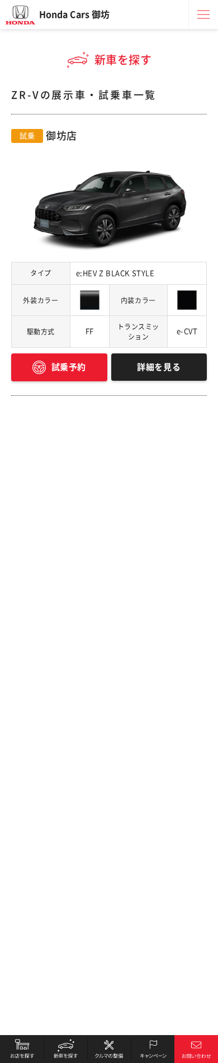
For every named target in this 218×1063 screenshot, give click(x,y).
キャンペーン (152, 1049)
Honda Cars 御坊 (74, 14)
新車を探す (65, 1049)
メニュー (203, 14)
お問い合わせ (196, 1049)
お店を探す (22, 1049)
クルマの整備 (109, 1049)
